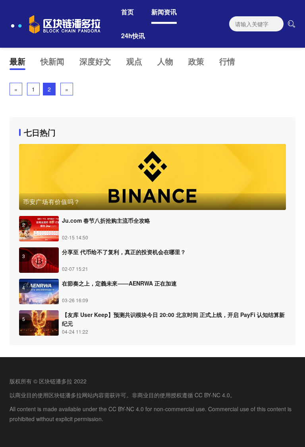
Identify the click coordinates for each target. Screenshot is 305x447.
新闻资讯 (164, 11)
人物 (165, 61)
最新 (17, 61)
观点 (134, 61)
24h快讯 (133, 35)
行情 (227, 61)
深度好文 (95, 61)
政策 (196, 61)
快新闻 (52, 61)
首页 (127, 11)
